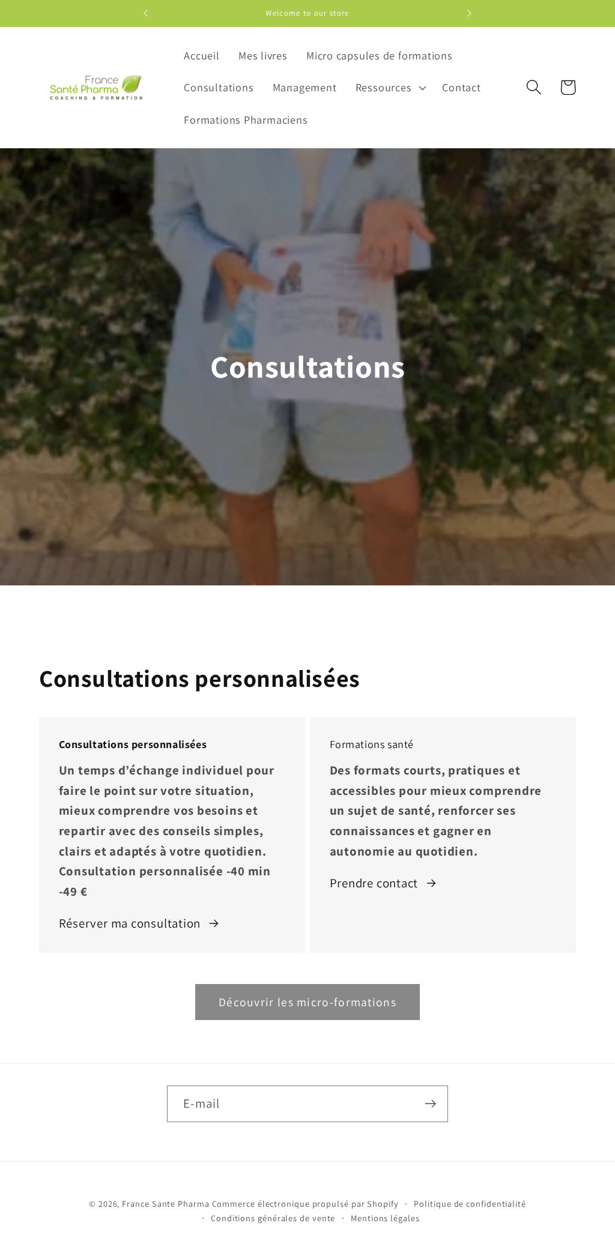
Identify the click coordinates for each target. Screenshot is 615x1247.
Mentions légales (385, 1218)
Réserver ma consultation (130, 923)
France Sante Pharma (165, 1203)
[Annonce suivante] (469, 13)
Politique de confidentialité (470, 1203)
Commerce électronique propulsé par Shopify (305, 1203)
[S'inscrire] (430, 1103)
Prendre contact (374, 883)
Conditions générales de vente (273, 1218)
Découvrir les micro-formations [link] (307, 1002)
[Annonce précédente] (145, 13)
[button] (389, 87)
